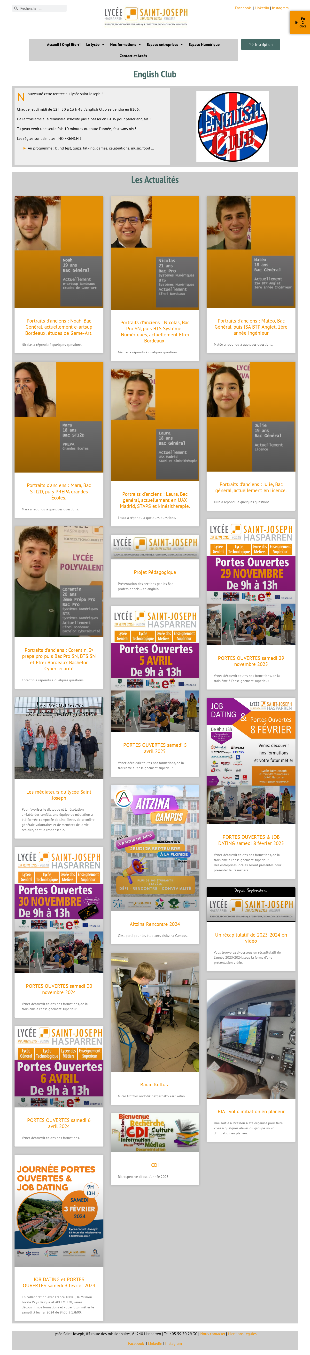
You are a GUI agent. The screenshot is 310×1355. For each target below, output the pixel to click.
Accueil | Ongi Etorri (63, 44)
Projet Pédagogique (155, 572)
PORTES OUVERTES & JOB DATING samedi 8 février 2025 (251, 840)
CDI (155, 1165)
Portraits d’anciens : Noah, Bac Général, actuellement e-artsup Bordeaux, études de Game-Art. (59, 326)
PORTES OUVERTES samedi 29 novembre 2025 (251, 661)
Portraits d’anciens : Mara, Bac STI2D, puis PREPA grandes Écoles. (59, 491)
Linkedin (262, 7)
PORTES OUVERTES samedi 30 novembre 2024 (59, 989)
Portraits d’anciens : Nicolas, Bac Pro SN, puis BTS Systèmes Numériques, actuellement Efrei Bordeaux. (154, 331)
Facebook (243, 7)
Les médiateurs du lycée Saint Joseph (58, 795)
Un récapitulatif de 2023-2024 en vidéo (251, 937)
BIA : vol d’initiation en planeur (251, 1111)
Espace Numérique (204, 44)
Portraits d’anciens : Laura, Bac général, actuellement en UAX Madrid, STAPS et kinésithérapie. (155, 500)
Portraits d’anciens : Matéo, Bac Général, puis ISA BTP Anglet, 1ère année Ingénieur (251, 326)
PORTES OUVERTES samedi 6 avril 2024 (59, 1123)
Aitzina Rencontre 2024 (155, 924)
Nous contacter (212, 1333)
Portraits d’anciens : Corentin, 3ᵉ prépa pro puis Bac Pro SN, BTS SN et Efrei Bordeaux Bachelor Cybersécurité (59, 659)
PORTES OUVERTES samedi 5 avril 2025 (155, 748)
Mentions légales (242, 1333)
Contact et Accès (133, 55)
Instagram (281, 7)
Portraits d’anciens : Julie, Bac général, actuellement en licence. (251, 487)
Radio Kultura (155, 1084)
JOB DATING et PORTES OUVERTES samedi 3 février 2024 (59, 1282)
